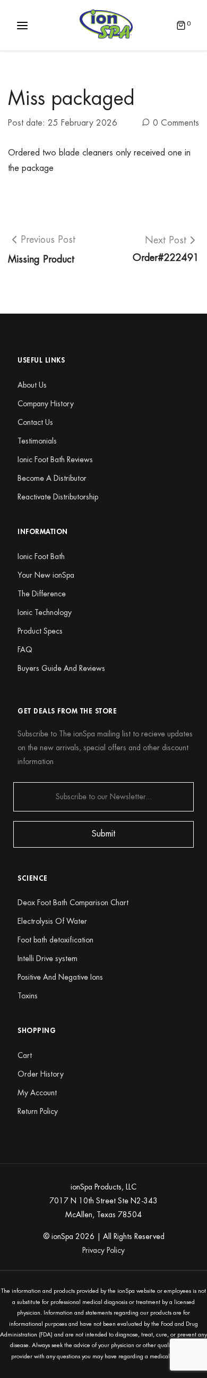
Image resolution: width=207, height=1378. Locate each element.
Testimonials (37, 441)
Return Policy (38, 1111)
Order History (41, 1074)
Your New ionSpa (46, 575)
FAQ (25, 649)
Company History (46, 403)
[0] (181, 26)
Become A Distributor (52, 478)
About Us (32, 385)
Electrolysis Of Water (52, 921)
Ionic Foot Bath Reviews (55, 459)
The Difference (42, 593)
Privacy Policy (103, 1250)
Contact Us (35, 422)
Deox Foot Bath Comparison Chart (73, 902)
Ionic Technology (45, 612)
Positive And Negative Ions (60, 977)
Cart (25, 1055)
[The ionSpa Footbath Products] (106, 24)
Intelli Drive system (47, 958)
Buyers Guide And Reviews (61, 668)
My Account (37, 1092)
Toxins (28, 995)
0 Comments (176, 123)
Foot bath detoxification (55, 940)
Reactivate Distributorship (58, 497)
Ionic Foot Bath (41, 556)
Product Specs (40, 631)
